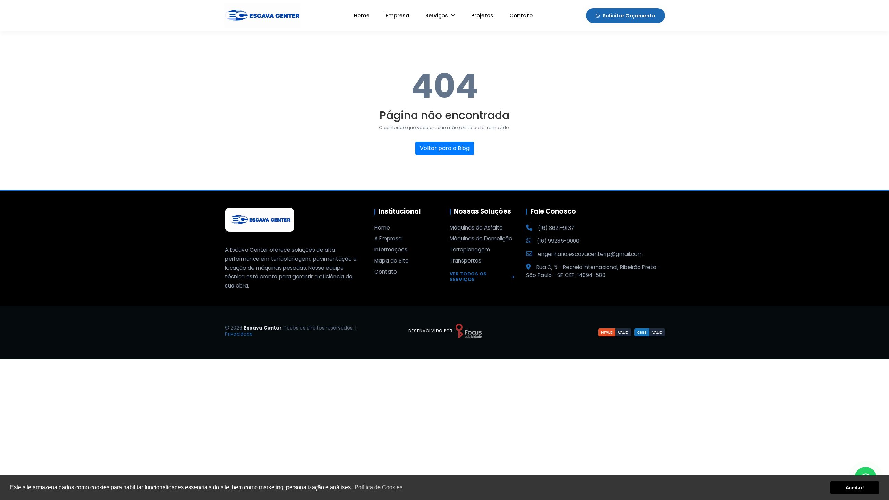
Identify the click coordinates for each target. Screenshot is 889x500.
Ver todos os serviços (468, 277)
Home (361, 15)
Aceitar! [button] (855, 487)
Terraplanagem (470, 249)
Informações (390, 249)
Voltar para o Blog (445, 148)
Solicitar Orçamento (629, 15)
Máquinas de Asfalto (476, 227)
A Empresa (388, 238)
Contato (521, 15)
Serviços (437, 15)
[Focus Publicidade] (469, 331)
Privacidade (239, 334)
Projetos (482, 15)
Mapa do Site (391, 260)
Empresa (397, 15)
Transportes (465, 260)
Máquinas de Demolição (481, 238)
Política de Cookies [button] (378, 487)
